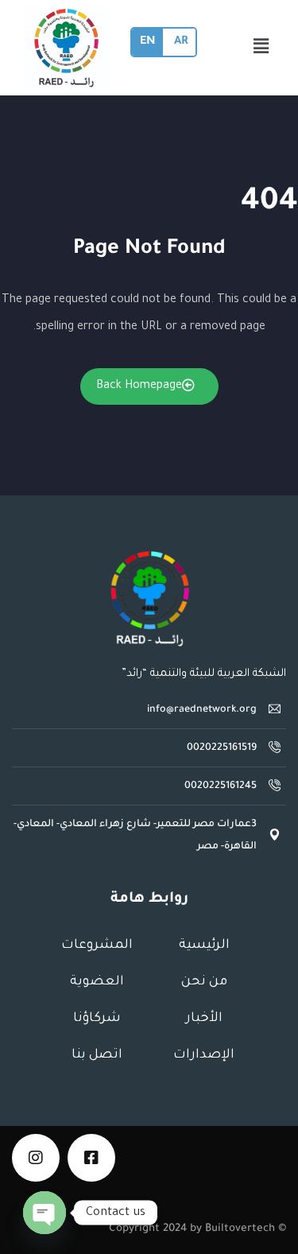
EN (147, 42)
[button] (260, 47)
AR (181, 42)
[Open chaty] (44, 1212)
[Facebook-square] (91, 1158)
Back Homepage (139, 386)
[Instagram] (36, 1158)
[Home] (149, 598)
